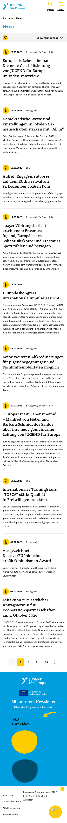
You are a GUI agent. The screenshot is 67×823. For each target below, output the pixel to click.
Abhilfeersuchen (11, 808)
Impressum (8, 795)
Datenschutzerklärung (14, 801)
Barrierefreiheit (11, 814)
